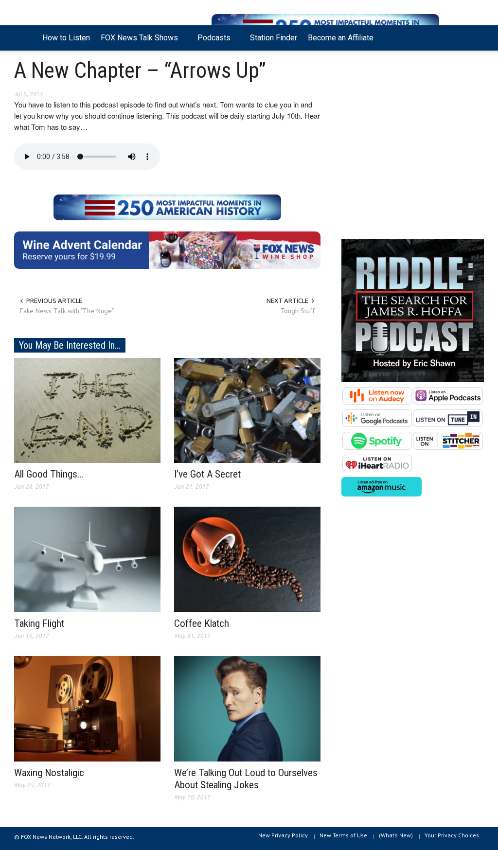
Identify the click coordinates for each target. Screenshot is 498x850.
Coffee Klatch (201, 623)
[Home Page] (25, 38)
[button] (473, 37)
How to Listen (66, 37)
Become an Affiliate (341, 37)
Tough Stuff (298, 310)
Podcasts (211, 42)
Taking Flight (39, 623)
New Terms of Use (343, 835)
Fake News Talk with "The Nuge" (67, 310)
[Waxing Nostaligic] (87, 708)
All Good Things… (48, 474)
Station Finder (273, 37)
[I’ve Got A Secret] (247, 409)
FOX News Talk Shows (136, 42)
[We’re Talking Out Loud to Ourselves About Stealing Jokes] (247, 708)
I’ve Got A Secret (207, 474)
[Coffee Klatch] (247, 558)
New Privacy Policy (283, 835)
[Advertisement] (412, 147)
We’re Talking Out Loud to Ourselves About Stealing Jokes (246, 779)
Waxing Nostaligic (49, 773)
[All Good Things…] (87, 409)
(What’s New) (396, 835)
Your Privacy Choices (452, 835)
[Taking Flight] (87, 558)
